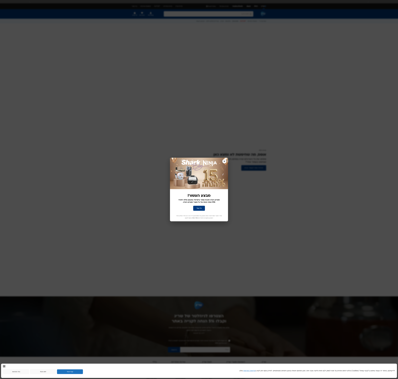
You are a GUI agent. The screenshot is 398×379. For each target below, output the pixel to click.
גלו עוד (199, 208)
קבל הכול (70, 372)
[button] (4, 366)
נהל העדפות (16, 372)
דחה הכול (43, 372)
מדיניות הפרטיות (249, 371)
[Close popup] (224, 161)
